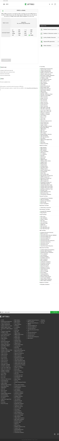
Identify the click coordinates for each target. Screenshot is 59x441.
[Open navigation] (4, 4)
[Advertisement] (19, 47)
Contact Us (43, 321)
